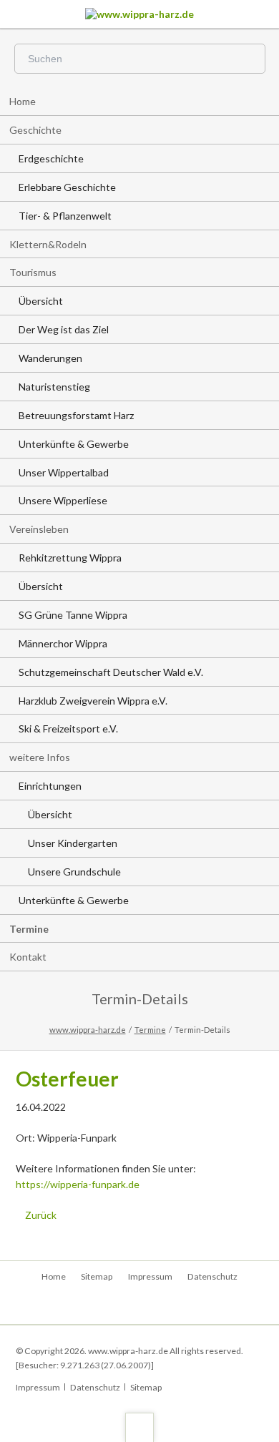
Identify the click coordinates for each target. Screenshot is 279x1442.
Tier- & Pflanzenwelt (65, 216)
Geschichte (35, 130)
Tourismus (33, 272)
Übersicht (41, 301)
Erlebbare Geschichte (67, 187)
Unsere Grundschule (74, 871)
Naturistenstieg (54, 387)
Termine (29, 929)
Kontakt (27, 957)
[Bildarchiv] (140, 1306)
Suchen (247, 59)
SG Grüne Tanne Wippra (73, 615)
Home (22, 101)
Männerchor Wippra (63, 643)
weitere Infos (39, 757)
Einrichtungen (50, 786)
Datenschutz (212, 1276)
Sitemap (96, 1276)
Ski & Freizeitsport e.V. (68, 728)
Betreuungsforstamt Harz (76, 415)
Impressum (150, 1276)
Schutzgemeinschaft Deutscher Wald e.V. (111, 672)
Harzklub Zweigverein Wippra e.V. (93, 701)
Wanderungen (50, 358)
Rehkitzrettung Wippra (70, 557)
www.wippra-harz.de (87, 1029)
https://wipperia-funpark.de (78, 1184)
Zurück (41, 1215)
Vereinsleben (39, 529)
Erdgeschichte (51, 158)
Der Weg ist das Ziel (64, 329)
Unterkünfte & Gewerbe (74, 444)
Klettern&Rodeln (48, 244)
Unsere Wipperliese (63, 500)
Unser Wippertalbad (64, 472)
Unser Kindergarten (72, 843)
